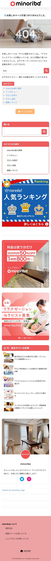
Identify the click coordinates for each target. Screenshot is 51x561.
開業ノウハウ (11, 102)
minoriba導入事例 (13, 88)
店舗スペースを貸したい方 (15, 533)
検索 (44, 131)
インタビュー (11, 91)
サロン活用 (10, 98)
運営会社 (8, 528)
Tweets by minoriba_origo (13, 490)
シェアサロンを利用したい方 (16, 538)
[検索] (46, 70)
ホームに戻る (26, 111)
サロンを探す (11, 95)
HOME (27, 551)
